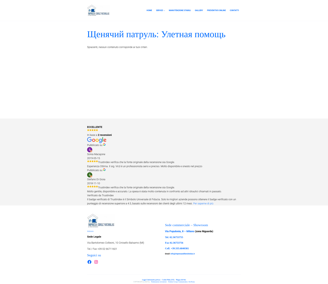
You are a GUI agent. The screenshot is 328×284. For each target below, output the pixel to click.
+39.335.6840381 (180, 248)
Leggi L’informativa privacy (151, 280)
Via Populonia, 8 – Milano (179, 231)
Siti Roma (192, 282)
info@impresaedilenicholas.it (183, 254)
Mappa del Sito (181, 280)
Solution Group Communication (178, 282)
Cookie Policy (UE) (168, 280)
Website (90, 231)
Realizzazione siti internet (159, 282)
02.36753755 (176, 237)
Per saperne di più (203, 203)
